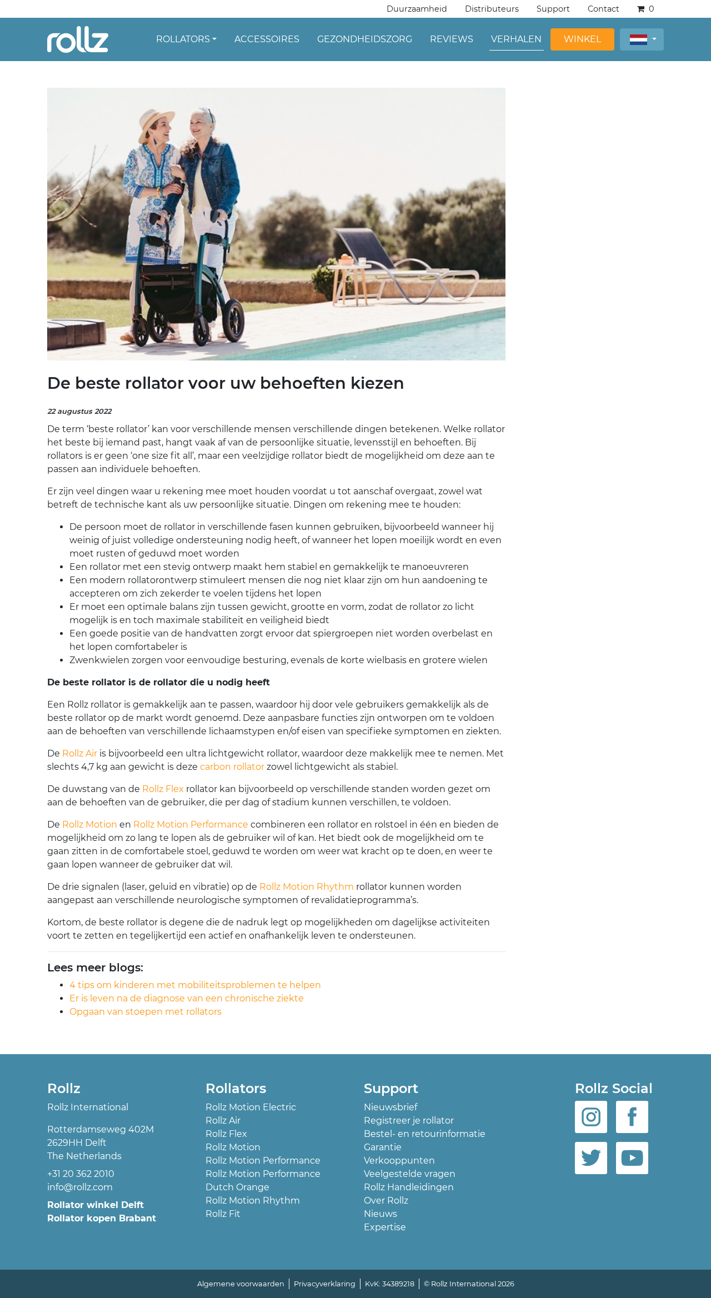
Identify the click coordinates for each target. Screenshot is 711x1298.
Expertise (385, 1227)
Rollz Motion (88, 824)
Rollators (183, 39)
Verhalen (516, 39)
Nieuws (380, 1214)
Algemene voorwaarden (240, 1284)
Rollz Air (79, 753)
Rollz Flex (163, 789)
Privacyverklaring (325, 1284)
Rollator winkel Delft (95, 1205)
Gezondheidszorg (364, 39)
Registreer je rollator (409, 1120)
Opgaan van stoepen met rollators (145, 1011)
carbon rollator (232, 766)
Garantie (383, 1147)
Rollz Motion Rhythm (305, 886)
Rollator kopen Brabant (101, 1218)
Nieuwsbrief (390, 1107)
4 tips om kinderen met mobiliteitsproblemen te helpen (195, 985)
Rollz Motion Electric (251, 1107)
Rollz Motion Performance (190, 824)
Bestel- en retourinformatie (424, 1134)
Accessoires (266, 39)
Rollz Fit (223, 1214)
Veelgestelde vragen (409, 1174)
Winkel (582, 39)
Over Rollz (386, 1200)
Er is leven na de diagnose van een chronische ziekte (186, 998)
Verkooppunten (399, 1160)
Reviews (451, 39)
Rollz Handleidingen (409, 1187)
